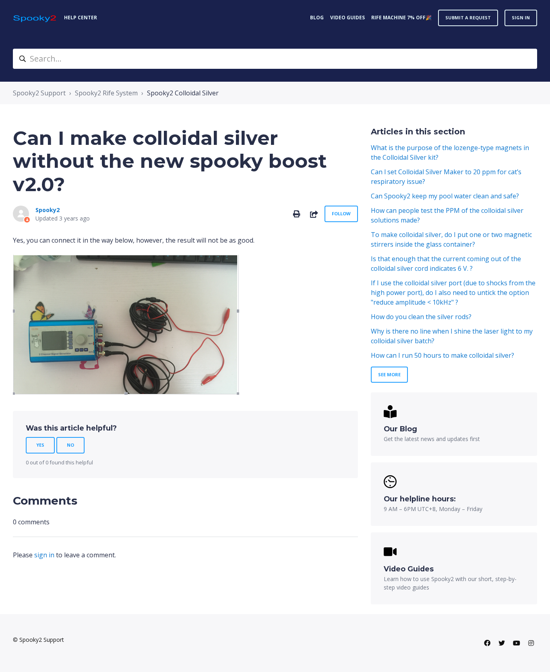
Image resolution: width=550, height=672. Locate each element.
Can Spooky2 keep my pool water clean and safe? (445, 196)
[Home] (35, 18)
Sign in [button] (521, 17)
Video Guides (347, 17)
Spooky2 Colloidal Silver (183, 93)
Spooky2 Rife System (106, 93)
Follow (341, 213)
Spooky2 (47, 210)
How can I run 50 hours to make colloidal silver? (442, 355)
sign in (44, 554)
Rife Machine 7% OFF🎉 (401, 17)
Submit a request (468, 17)
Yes (40, 445)
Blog (317, 17)
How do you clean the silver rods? (421, 316)
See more (389, 374)
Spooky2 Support (39, 93)
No (70, 445)
